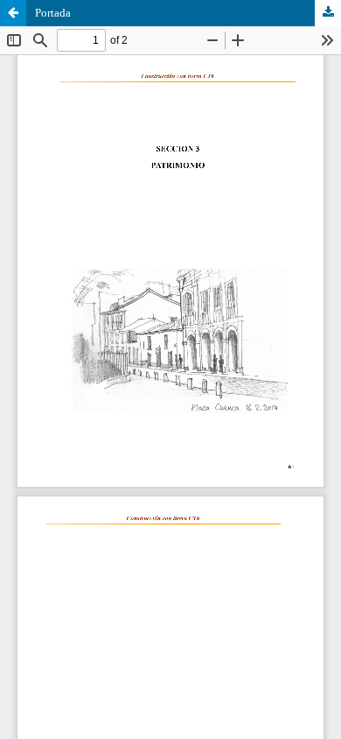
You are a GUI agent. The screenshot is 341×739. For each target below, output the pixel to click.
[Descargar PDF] (328, 13)
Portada (53, 12)
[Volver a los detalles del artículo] (13, 13)
